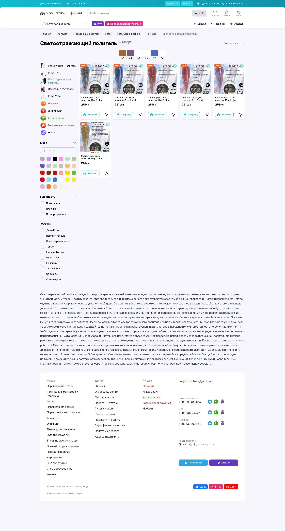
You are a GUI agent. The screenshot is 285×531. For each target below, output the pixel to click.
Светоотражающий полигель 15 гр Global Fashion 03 (91, 158)
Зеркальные (53, 268)
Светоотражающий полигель (59, 81)
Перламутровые (55, 235)
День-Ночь (52, 230)
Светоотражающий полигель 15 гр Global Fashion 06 (158, 100)
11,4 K (218, 486)
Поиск (197, 13)
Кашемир (51, 263)
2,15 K (233, 486)
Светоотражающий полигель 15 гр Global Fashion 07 (125, 100)
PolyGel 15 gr (55, 73)
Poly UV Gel (54, 96)
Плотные (51, 208)
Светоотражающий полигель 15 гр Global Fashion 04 (225, 100)
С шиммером (53, 279)
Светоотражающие (57, 241)
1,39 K (202, 486)
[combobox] (147, 13)
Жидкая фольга (55, 252)
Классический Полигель (62, 65)
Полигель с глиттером (61, 89)
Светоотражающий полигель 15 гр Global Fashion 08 (91, 100)
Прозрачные (53, 203)
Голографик (52, 257)
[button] (234, 43)
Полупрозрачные (56, 214)
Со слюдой (52, 273)
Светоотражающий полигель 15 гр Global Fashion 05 (192, 100)
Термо (50, 246)
